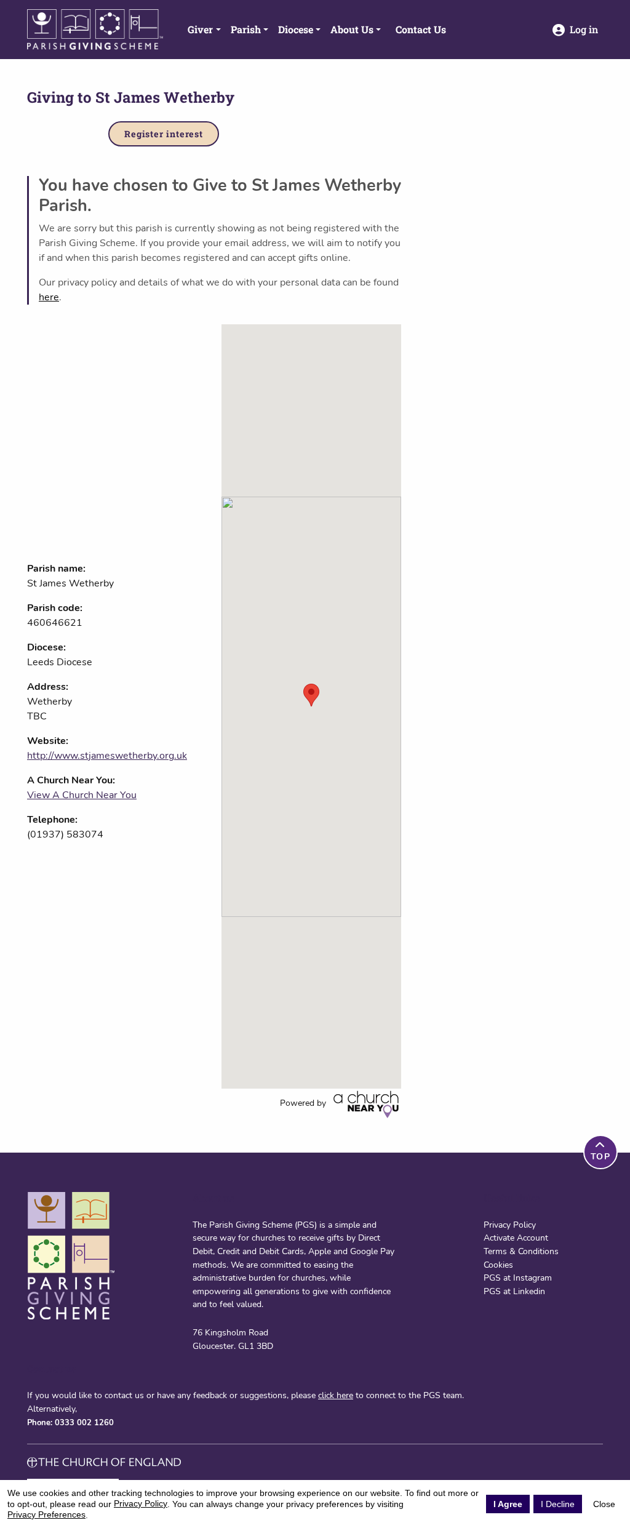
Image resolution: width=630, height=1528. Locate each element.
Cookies (498, 1264)
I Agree (507, 1504)
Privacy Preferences (46, 1514)
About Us (351, 29)
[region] (311, 706)
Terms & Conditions (521, 1251)
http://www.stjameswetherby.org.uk (107, 755)
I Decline (558, 1504)
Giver (200, 29)
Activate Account (516, 1237)
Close (604, 1504)
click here (335, 1395)
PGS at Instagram (518, 1277)
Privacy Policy (510, 1224)
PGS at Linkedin (514, 1291)
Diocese (295, 29)
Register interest (163, 134)
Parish (246, 29)
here (49, 297)
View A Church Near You (82, 795)
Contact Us (421, 29)
